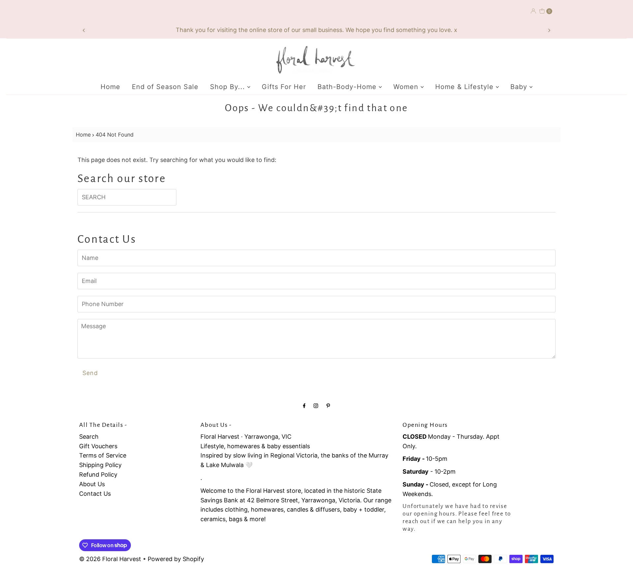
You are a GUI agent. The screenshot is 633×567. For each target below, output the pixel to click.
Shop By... (228, 87)
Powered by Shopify (176, 558)
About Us (92, 484)
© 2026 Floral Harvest (110, 558)
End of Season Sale (165, 87)
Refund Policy (98, 474)
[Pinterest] (328, 405)
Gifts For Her (284, 87)
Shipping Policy (100, 464)
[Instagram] (316, 405)
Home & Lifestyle (465, 87)
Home (110, 87)
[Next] (549, 30)
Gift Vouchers (98, 446)
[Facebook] (304, 405)
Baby (519, 87)
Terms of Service (102, 455)
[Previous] (84, 30)
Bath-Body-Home (348, 87)
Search (89, 436)
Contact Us (95, 493)
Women (407, 87)
